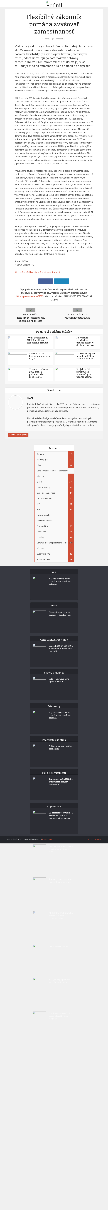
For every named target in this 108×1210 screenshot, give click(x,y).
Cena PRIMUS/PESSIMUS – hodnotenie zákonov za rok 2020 (61, 648)
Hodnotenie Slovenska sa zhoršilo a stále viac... (61, 814)
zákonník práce (35, 272)
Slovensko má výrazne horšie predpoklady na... (60, 613)
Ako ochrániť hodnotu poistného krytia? (39, 356)
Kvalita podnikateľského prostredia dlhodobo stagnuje (60, 1016)
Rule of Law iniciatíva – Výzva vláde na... (60, 680)
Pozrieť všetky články (18, 434)
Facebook (88, 840)
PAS (64, 39)
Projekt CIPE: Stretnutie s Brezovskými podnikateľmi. (84, 373)
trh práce (20, 272)
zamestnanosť (53, 272)
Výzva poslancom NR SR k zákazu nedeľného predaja (37, 340)
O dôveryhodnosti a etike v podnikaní (61, 747)
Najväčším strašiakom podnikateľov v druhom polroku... (86, 341)
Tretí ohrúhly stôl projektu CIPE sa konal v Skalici (86, 356)
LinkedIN (97, 840)
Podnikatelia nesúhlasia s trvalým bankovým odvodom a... (61, 782)
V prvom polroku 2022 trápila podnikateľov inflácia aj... (38, 373)
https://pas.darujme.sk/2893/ (30, 296)
